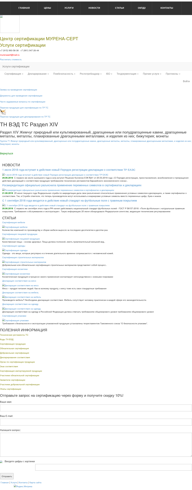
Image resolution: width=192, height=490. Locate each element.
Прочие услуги (151, 73)
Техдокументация (127, 73)
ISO (108, 73)
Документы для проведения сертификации (21, 95)
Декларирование (37, 73)
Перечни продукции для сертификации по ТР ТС (24, 107)
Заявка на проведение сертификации (18, 89)
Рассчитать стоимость (11, 59)
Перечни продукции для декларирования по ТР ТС (25, 116)
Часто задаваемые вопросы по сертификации (22, 101)
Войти (186, 81)
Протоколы (172, 73)
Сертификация (13, 73)
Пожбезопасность (63, 73)
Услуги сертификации (15, 66)
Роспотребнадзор (90, 73)
